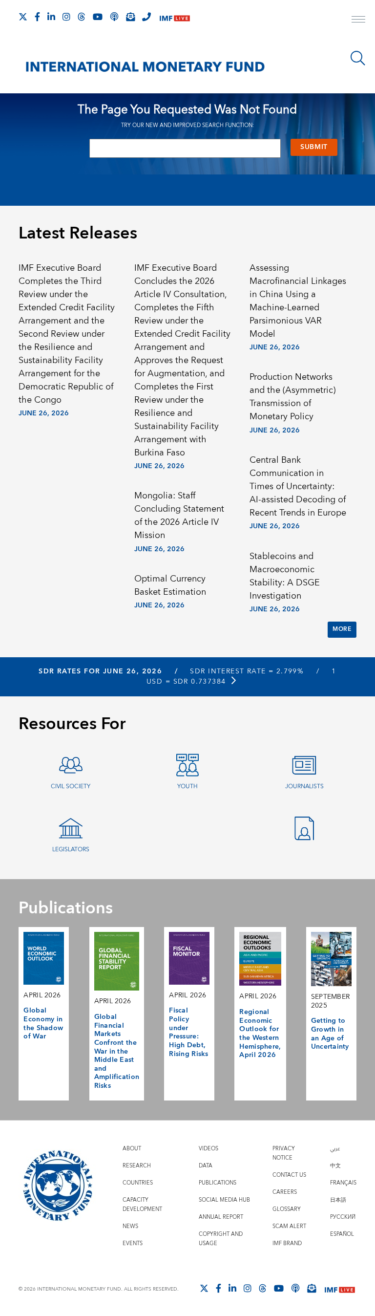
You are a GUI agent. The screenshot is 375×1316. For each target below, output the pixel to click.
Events (133, 1243)
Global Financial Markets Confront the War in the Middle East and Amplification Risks (117, 1051)
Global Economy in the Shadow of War (43, 1023)
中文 (335, 1165)
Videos (208, 1148)
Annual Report (221, 1217)
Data (205, 1165)
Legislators (70, 849)
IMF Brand (287, 1243)
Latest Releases (78, 233)
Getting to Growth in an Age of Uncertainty (330, 1034)
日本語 (338, 1200)
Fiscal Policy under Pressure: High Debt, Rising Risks (188, 1032)
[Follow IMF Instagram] (66, 16)
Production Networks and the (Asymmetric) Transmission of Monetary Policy (292, 396)
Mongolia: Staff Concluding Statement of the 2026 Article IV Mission (179, 515)
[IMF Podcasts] (295, 1288)
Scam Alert (289, 1226)
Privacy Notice (283, 1153)
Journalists (304, 786)
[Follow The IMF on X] (23, 16)
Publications (217, 1182)
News (130, 1226)
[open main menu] (358, 20)
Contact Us (289, 1175)
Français (343, 1182)
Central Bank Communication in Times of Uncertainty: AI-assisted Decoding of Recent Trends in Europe (298, 486)
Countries (138, 1182)
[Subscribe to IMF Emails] (130, 16)
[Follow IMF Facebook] (37, 16)
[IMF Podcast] (114, 16)
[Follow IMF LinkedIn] (51, 16)
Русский (342, 1217)
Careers (284, 1192)
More (342, 629)
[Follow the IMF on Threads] (81, 16)
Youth (187, 786)
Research (137, 1165)
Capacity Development (142, 1204)
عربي (335, 1148)
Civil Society (70, 786)
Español (342, 1234)
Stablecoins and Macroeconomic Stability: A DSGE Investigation (285, 576)
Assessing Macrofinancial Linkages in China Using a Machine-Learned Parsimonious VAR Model (298, 301)
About (132, 1148)
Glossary (286, 1209)
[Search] (358, 58)
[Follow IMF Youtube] (98, 16)
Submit (314, 147)
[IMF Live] (174, 17)
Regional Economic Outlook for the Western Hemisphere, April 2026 (260, 1033)
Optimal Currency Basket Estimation (170, 585)
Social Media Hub (224, 1200)
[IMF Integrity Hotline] (146, 16)
